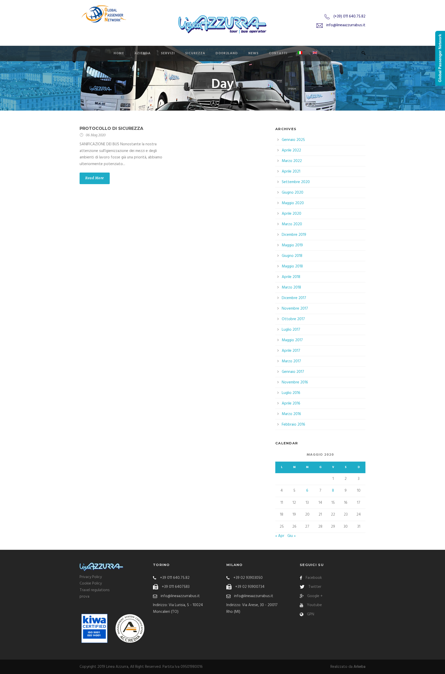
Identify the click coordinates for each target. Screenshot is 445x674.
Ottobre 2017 (293, 319)
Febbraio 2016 (293, 424)
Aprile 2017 (291, 351)
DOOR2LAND (227, 53)
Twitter (314, 587)
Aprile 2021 (291, 171)
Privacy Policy (91, 577)
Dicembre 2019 (294, 235)
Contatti (278, 53)
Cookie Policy (91, 583)
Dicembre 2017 (294, 298)
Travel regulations (95, 590)
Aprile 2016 (291, 403)
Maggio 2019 (292, 245)
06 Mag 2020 (96, 135)
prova (84, 597)
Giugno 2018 (292, 256)
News (253, 53)
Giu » (291, 536)
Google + (315, 596)
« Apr (279, 536)
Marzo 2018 (291, 287)
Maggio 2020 (293, 203)
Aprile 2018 (291, 277)
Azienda (142, 53)
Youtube (314, 605)
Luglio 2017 (291, 330)
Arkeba (359, 667)
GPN (310, 614)
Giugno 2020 (292, 193)
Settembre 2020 (296, 182)
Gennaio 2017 (293, 372)
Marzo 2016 (291, 414)
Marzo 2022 (292, 161)
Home (119, 53)
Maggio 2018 (292, 266)
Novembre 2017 (295, 308)
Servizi (168, 53)
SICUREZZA (195, 53)
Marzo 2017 (291, 361)
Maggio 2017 (292, 340)
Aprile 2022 (291, 150)
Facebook (314, 578)
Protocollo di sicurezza (111, 128)
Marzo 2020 (292, 224)
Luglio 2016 (291, 393)
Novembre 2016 (295, 382)
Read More (94, 178)
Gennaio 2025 (293, 140)
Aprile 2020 (291, 214)
